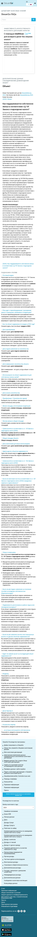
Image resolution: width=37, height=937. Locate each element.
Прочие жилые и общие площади (13, 421)
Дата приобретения (9, 329)
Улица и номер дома (9, 552)
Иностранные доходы (11, 862)
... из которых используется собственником (16, 730)
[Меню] (2, 3)
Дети (5, 820)
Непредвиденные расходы (12, 875)
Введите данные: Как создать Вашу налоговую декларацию (15, 761)
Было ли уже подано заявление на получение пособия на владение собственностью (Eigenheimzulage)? (16, 591)
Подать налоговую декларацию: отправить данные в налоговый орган (18, 772)
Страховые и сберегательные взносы (16, 865)
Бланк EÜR (7, 814)
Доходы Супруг (9, 822)
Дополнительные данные (13, 78)
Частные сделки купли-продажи (14, 859)
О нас (3, 888)
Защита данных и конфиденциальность (14, 894)
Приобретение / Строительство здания (15, 398)
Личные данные (9, 817)
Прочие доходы (9, 856)
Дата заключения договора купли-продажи (16, 444)
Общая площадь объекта (10, 438)
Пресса (6, 790)
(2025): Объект (7, 99)
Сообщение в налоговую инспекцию (15, 880)
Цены (3, 902)
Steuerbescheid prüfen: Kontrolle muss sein (17, 776)
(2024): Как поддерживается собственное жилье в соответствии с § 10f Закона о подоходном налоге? (18, 266)
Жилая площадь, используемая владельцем (16, 406)
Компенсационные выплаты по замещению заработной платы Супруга (18, 836)
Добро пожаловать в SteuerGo (13, 745)
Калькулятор (8, 782)
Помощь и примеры (10, 779)
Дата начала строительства (11, 393)
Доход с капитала (10, 839)
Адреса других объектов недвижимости (15, 451)
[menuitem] (29, 4)
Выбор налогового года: (10, 804)
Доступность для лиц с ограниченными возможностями (14, 897)
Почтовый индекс (8, 275)
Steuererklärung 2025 (26, 95)
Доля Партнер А (8, 711)
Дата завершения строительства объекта (16, 364)
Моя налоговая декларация (13, 752)
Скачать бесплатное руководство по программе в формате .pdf (18, 794)
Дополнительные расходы (12, 868)
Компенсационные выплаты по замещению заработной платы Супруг (18, 831)
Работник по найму (10, 828)
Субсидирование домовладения (16, 81)
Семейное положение (11, 811)
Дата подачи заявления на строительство (16, 349)
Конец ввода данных (10, 883)
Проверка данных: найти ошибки (14, 769)
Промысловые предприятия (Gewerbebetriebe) (13, 852)
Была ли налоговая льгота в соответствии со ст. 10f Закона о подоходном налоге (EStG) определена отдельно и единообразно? (18, 481)
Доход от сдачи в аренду (12, 845)
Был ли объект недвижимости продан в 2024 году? (19, 324)
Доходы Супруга (9, 825)
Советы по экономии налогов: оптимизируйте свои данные (13, 765)
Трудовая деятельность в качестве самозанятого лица (15, 848)
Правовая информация (11, 784)
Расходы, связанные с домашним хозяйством (15, 871)
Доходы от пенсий (10, 842)
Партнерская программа (9, 904)
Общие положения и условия (10, 892)
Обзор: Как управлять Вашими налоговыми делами (18, 748)
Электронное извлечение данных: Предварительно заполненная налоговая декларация (17, 756)
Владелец (6, 674)
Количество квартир (9, 724)
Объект (5, 83)
